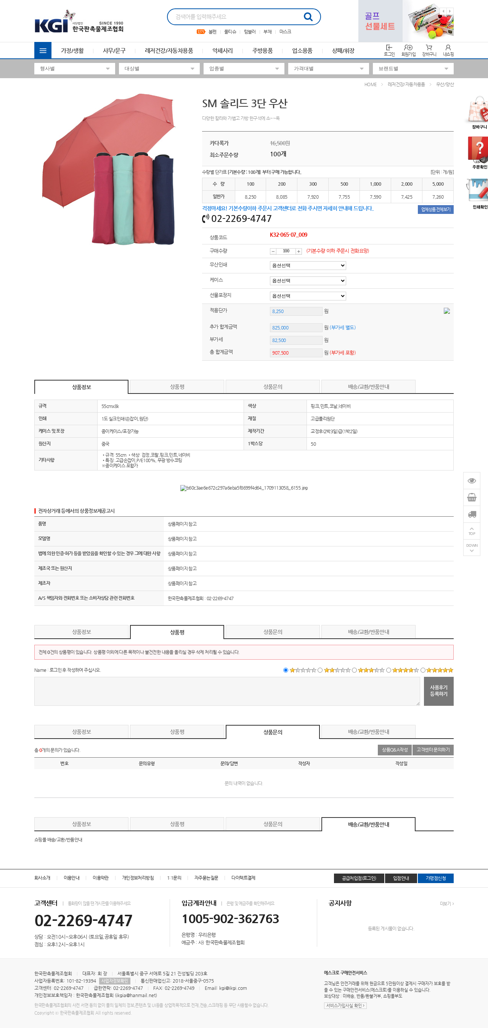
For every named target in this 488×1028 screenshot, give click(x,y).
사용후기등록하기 (439, 690)
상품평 (177, 387)
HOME (370, 84)
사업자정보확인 (114, 980)
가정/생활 (72, 50)
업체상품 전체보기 (435, 209)
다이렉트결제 (243, 877)
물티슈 (230, 31)
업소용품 (302, 50)
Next (450, 11)
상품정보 (81, 387)
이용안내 (72, 877)
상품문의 (272, 387)
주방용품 (262, 50)
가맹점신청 (436, 878)
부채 (267, 31)
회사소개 (42, 877)
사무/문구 (114, 50)
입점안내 (401, 878)
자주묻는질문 (206, 877)
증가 (298, 251)
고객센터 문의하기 (433, 749)
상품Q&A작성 (395, 749)
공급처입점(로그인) (359, 878)
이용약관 (101, 877)
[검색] (308, 16)
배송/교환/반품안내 (368, 387)
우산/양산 (445, 84)
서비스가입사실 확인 (344, 1005)
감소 (273, 251)
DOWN (472, 545)
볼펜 (213, 31)
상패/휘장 (343, 50)
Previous (443, 11)
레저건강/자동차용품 (169, 50)
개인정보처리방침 (138, 877)
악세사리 (222, 50)
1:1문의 (174, 877)
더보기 (445, 903)
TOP (472, 534)
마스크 (285, 31)
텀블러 (250, 31)
